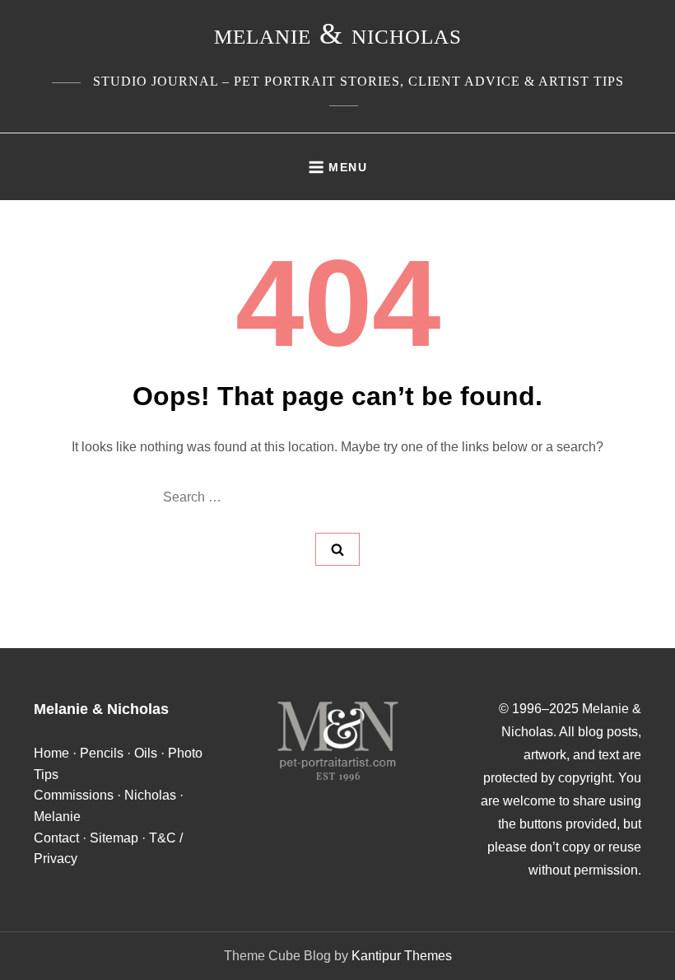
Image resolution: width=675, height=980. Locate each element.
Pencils (101, 753)
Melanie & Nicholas (338, 33)
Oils (145, 753)
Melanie (57, 817)
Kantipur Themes (401, 956)
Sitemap (114, 838)
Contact (56, 838)
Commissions (74, 795)
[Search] (337, 549)
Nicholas (150, 795)
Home (51, 753)
